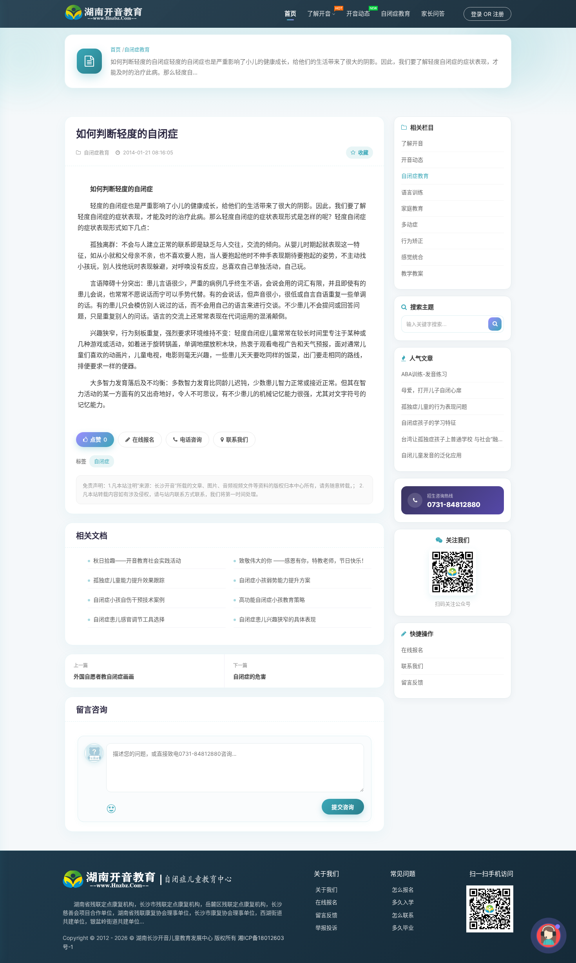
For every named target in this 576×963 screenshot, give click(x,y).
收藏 (362, 152)
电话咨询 (191, 439)
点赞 (98, 439)
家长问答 (433, 13)
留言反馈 (412, 682)
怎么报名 (403, 889)
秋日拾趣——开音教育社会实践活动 (137, 560)
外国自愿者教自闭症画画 (104, 676)
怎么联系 (403, 915)
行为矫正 (412, 240)
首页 (290, 13)
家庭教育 (412, 208)
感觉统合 (412, 256)
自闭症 (101, 461)
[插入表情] (111, 809)
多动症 (409, 224)
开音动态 (358, 13)
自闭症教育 (395, 13)
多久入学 (403, 902)
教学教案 (412, 273)
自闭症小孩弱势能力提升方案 (274, 580)
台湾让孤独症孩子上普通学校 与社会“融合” (452, 439)
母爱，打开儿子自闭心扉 (431, 390)
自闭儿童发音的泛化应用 (431, 455)
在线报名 (143, 439)
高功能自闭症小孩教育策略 (272, 599)
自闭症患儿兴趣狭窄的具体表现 (277, 619)
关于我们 (326, 889)
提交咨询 (342, 807)
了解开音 (319, 13)
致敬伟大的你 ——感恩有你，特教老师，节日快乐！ (303, 560)
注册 (498, 14)
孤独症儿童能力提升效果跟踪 (129, 580)
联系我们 (237, 439)
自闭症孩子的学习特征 (428, 422)
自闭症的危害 (249, 676)
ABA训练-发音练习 (424, 374)
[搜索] (495, 324)
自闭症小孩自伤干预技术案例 (129, 599)
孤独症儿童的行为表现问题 (434, 406)
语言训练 (412, 192)
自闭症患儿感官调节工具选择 (129, 619)
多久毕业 (403, 927)
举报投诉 (326, 927)
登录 (476, 14)
